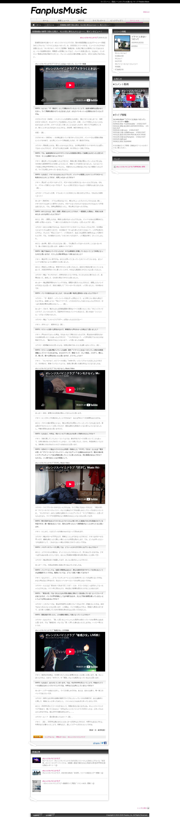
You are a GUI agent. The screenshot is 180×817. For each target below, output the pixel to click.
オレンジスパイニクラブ (89, 38)
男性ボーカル (61, 737)
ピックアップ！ (116, 21)
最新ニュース (63, 21)
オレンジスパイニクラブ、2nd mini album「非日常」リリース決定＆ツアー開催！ (71, 773)
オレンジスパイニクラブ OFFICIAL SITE (130, 167)
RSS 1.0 (146, 12)
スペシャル (134, 21)
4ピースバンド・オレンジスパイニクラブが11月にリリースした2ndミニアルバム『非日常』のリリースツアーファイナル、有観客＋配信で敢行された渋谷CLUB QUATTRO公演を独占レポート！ (73, 763)
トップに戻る (142, 808)
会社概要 (49, 815)
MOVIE (81, 21)
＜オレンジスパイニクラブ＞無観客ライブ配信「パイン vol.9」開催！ (67, 783)
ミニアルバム (49, 737)
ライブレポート (99, 21)
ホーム (45, 21)
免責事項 (36, 815)
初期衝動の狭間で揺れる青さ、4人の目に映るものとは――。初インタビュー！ (86, 25)
